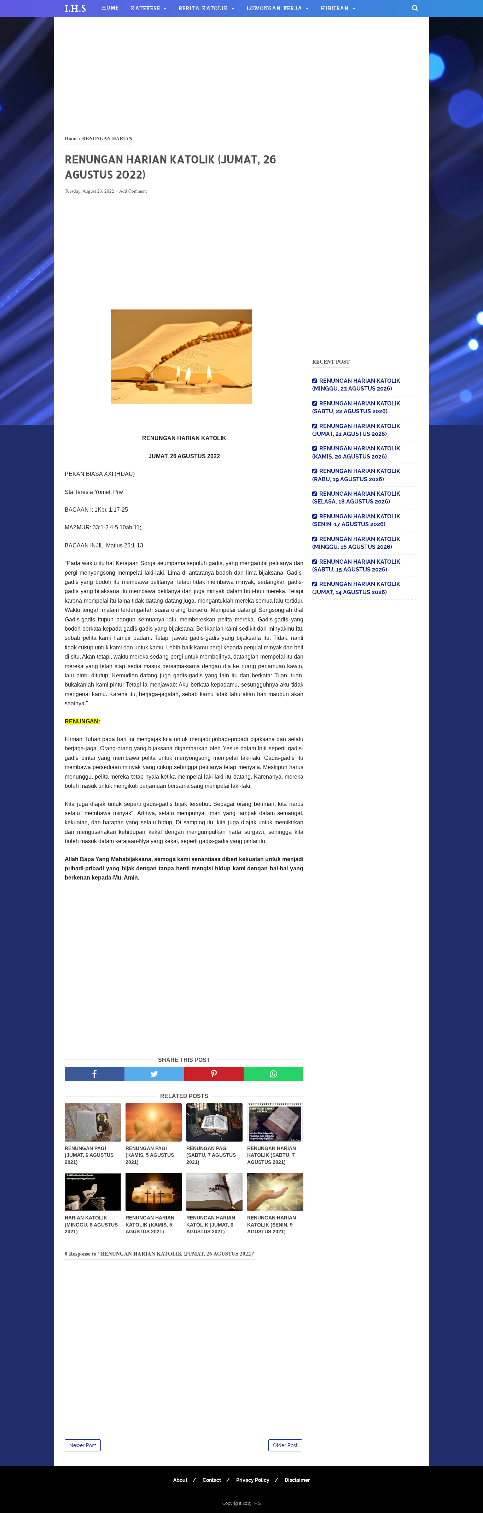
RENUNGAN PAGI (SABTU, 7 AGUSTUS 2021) (211, 1155)
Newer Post (82, 1445)
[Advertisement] (241, 74)
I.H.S (75, 9)
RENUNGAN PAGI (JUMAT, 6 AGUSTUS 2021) (89, 1155)
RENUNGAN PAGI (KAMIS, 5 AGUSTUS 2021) (150, 1155)
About (180, 1480)
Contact (212, 1480)
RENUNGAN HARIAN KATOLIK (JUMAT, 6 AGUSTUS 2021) (210, 1224)
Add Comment (133, 191)
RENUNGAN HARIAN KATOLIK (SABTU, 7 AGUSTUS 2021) (271, 1155)
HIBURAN (335, 9)
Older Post (285, 1445)
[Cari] (415, 8)
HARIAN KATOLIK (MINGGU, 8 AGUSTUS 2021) (91, 1224)
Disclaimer (297, 1480)
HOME (110, 8)
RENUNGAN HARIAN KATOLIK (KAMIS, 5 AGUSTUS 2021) (150, 1224)
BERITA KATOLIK (203, 9)
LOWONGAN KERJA (274, 9)
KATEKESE (145, 9)
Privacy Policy (252, 1480)
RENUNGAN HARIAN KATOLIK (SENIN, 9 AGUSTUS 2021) (271, 1224)
